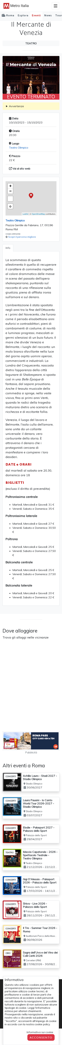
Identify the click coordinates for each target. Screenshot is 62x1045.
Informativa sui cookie (40, 1032)
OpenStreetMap (38, 213)
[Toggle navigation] (55, 5)
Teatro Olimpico (18, 147)
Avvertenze (16, 106)
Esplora (23, 15)
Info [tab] (8, 248)
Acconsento (41, 1037)
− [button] (10, 191)
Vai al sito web (21, 168)
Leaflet (25, 213)
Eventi (36, 15)
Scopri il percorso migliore (22, 236)
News (48, 15)
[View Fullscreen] (10, 198)
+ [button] (10, 186)
